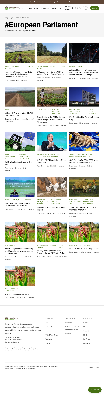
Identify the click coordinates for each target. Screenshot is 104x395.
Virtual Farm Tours (52, 335)
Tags (11, 18)
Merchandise (87, 327)
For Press (86, 339)
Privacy (91, 367)
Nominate (67, 334)
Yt (29, 349)
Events (48, 343)
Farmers (29, 8)
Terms (97, 367)
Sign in (86, 8)
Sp (35, 349)
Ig (18, 349)
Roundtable (45, 8)
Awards (54, 8)
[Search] (72, 8)
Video (36, 8)
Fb (13, 349)
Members (86, 343)
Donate (94, 8)
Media (85, 335)
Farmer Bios (50, 327)
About (21, 8)
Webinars (49, 339)
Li (24, 349)
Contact (86, 331)
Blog (61, 8)
